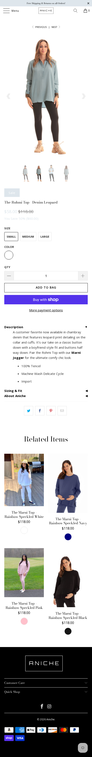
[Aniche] (46, 10)
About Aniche (15, 396)
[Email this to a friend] (62, 410)
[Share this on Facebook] (39, 410)
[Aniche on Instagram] (49, 707)
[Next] (83, 96)
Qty (7, 267)
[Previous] (8, 96)
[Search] (77, 11)
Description (13, 327)
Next (55, 27)
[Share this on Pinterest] (51, 410)
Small (11, 236)
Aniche (50, 719)
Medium (28, 236)
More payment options (46, 310)
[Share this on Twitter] (28, 410)
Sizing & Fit (13, 391)
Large (44, 236)
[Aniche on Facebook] (42, 707)
